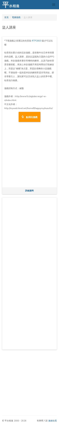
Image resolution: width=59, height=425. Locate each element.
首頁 (6, 17)
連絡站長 (52, 420)
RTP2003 (36, 40)
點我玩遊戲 (31, 116)
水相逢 (10, 4)
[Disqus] (29, 235)
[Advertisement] (29, 155)
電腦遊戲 (16, 17)
